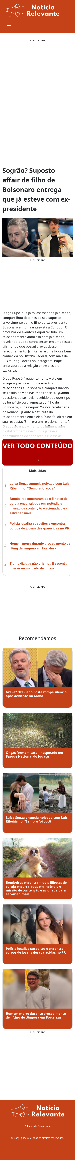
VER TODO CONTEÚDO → (37, 452)
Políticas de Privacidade (37, 1126)
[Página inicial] (37, 1111)
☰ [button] (9, 25)
